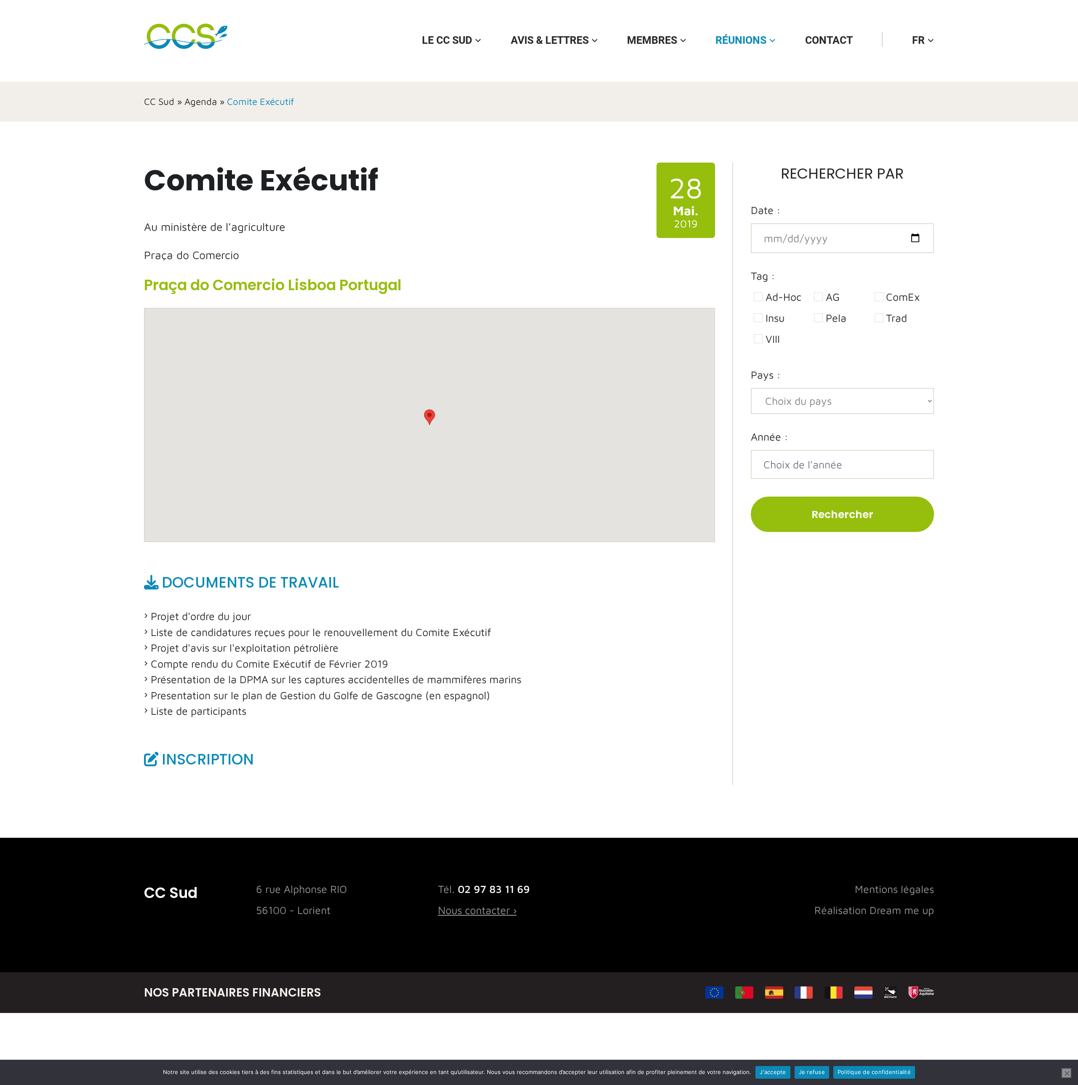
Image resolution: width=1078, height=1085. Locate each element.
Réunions (740, 40)
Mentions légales (894, 889)
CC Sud (159, 101)
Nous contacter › (477, 910)
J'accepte (773, 1072)
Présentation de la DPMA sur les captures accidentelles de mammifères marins (336, 679)
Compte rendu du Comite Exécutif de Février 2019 (269, 663)
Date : (766, 210)
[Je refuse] (1067, 1073)
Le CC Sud (447, 40)
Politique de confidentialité (874, 1072)
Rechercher (842, 514)
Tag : (763, 276)
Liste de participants (198, 711)
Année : (769, 436)
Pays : (766, 375)
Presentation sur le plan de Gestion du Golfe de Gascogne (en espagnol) (320, 695)
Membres (652, 40)
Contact (829, 40)
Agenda (200, 101)
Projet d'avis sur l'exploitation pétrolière (245, 647)
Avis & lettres (550, 40)
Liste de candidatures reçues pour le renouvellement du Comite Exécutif (321, 632)
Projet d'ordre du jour (201, 616)
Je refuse (812, 1072)
